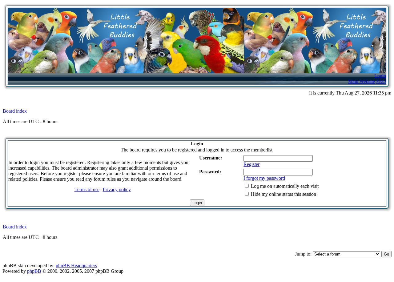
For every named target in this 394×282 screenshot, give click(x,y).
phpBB (34, 271)
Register (251, 164)
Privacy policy (117, 189)
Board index (15, 111)
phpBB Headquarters (76, 265)
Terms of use (86, 189)
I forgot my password (264, 178)
